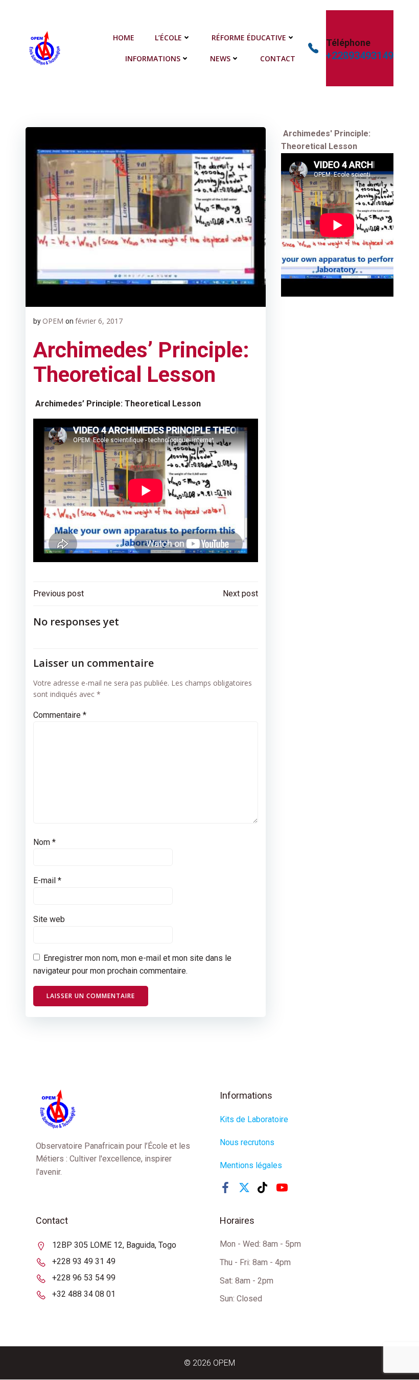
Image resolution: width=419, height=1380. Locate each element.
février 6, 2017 (99, 321)
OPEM (52, 321)
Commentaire (59, 715)
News (220, 58)
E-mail (47, 880)
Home (123, 37)
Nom (44, 842)
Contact (277, 58)
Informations (152, 58)
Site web (49, 919)
